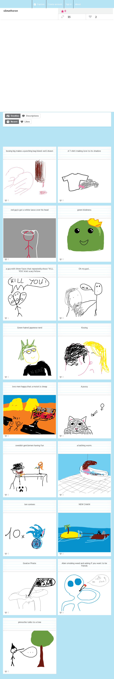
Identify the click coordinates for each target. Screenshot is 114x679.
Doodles (15, 115)
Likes (27, 121)
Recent (14, 121)
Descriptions (32, 115)
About (78, 4)
